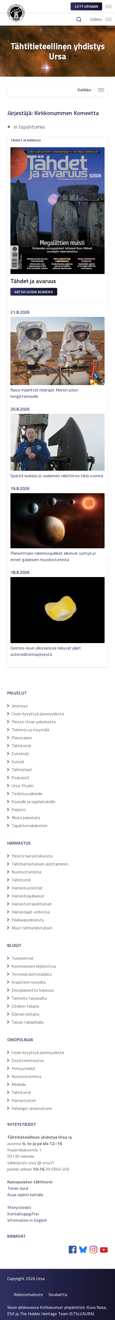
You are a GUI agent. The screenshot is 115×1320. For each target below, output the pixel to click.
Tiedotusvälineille (27, 793)
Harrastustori (23, 1100)
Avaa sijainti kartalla (25, 1194)
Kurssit (18, 761)
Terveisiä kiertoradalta (31, 974)
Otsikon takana (25, 1006)
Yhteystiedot (23, 1068)
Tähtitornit (21, 745)
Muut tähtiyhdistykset (31, 928)
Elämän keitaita (25, 1014)
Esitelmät (20, 753)
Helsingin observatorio (31, 1108)
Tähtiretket (21, 769)
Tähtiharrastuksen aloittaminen (39, 864)
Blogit (14, 945)
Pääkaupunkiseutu (27, 920)
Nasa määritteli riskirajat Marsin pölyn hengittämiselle (44, 393)
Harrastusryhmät (27, 888)
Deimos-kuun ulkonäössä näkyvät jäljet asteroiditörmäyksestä (45, 651)
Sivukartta (57, 1294)
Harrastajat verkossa (30, 912)
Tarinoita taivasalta (29, 998)
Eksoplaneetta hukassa (32, 990)
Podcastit (20, 777)
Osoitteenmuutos (27, 1060)
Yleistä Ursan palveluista (33, 721)
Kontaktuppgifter (23, 1214)
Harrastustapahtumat (31, 904)
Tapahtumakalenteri (29, 825)
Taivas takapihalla (27, 1022)
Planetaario (21, 737)
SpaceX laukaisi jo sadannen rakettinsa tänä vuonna (56, 475)
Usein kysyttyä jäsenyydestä (37, 713)
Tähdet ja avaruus (25, 140)
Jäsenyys (19, 705)
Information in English (27, 1220)
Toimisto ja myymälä (30, 729)
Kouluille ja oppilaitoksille (33, 801)
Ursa (40, 1278)
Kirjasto (18, 809)
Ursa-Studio (22, 785)
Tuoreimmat (22, 958)
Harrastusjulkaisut (27, 896)
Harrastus (19, 843)
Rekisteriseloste (28, 1294)
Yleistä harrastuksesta (31, 856)
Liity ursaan (86, 6)
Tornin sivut (18, 1188)
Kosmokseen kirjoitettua (33, 966)
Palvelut (17, 693)
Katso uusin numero (33, 292)
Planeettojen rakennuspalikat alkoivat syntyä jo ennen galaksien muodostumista (53, 556)
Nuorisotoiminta (26, 872)
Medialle (18, 1084)
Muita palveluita (25, 817)
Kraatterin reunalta (28, 982)
